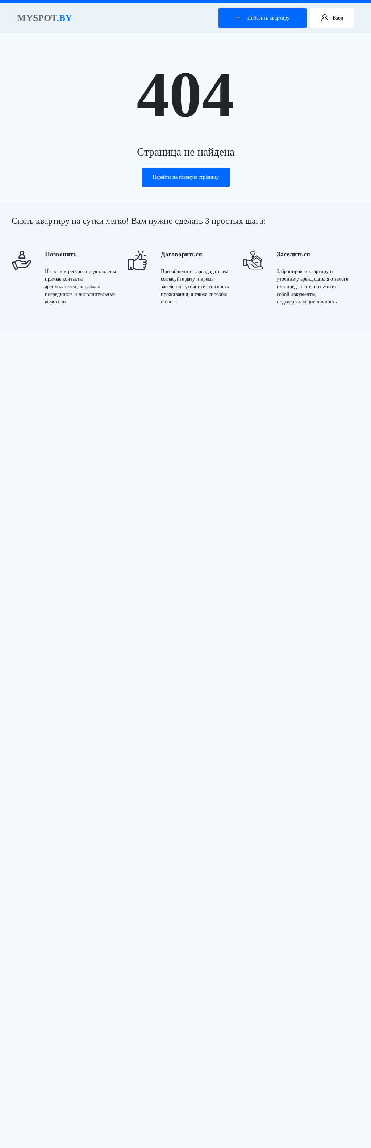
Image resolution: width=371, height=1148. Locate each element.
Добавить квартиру (268, 18)
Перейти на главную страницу (186, 177)
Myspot (44, 18)
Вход (338, 18)
